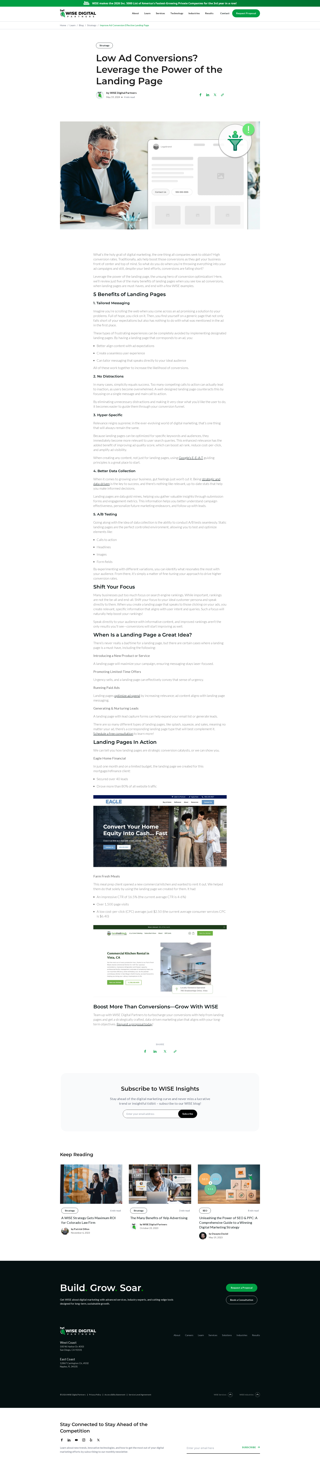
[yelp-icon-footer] (91, 1440)
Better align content (111, 346)
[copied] (222, 94)
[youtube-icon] (76, 1440)
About (135, 13)
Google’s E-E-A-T (191, 458)
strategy (90, 25)
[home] (78, 13)
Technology (176, 13)
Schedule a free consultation (113, 733)
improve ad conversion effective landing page (123, 25)
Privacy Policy (95, 1394)
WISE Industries (247, 1394)
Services (160, 13)
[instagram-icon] (83, 1440)
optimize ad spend (127, 696)
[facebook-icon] (61, 1440)
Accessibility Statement (114, 1394)
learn (72, 25)
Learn (147, 13)
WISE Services (220, 1394)
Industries (194, 13)
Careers (189, 1335)
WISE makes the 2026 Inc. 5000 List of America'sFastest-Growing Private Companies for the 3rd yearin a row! (164, 3)
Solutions (227, 1335)
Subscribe (249, 1447)
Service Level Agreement (140, 1394)
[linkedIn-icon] (69, 1440)
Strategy (104, 45)
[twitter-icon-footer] (98, 1440)
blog (80, 25)
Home (63, 25)
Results (209, 13)
